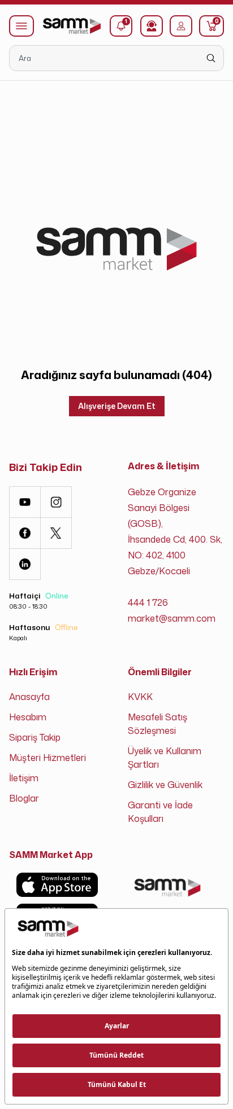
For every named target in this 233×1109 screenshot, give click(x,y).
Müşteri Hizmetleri (47, 757)
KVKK (140, 696)
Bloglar (24, 798)
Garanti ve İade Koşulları (160, 812)
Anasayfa (29, 696)
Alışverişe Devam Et (117, 406)
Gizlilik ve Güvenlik (165, 784)
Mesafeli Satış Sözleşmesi (157, 724)
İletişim (23, 778)
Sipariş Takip (35, 737)
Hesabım (27, 717)
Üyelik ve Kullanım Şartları (164, 758)
